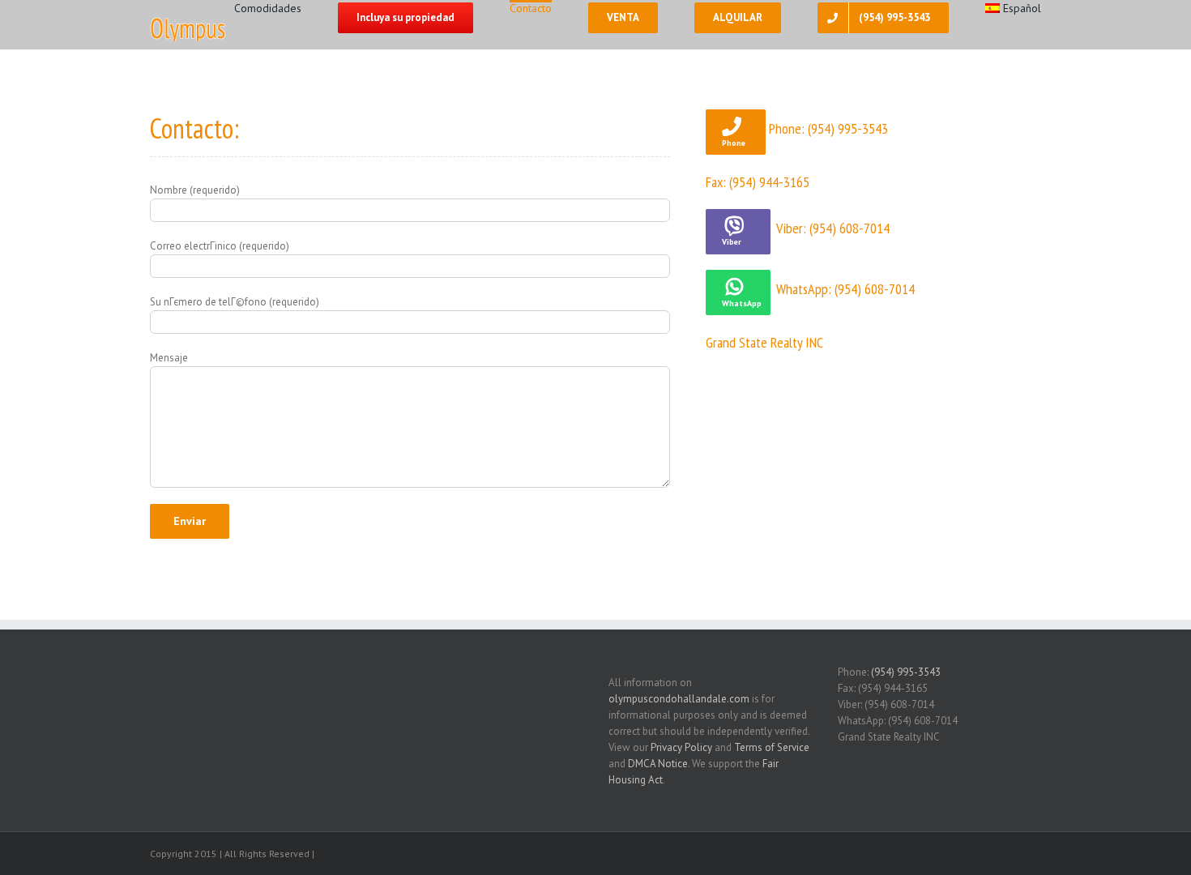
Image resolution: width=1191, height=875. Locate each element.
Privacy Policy (681, 747)
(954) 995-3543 (906, 672)
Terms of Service (771, 747)
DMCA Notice (658, 763)
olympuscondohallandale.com (678, 699)
